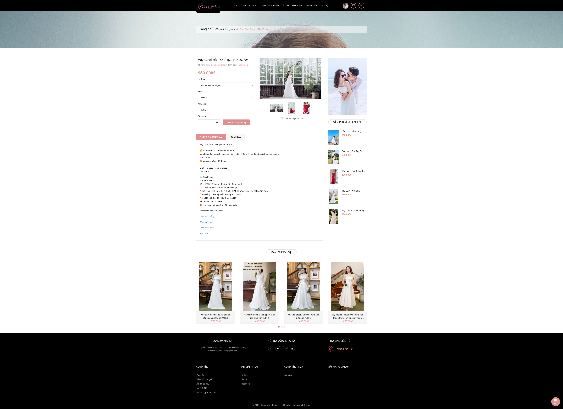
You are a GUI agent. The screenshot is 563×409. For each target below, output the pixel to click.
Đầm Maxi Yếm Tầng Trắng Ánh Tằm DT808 (352, 131)
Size (200, 91)
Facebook (245, 383)
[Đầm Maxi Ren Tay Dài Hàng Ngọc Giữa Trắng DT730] (333, 157)
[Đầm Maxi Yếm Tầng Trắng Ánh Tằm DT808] (333, 137)
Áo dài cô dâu (202, 383)
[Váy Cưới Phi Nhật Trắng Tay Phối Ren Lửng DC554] (333, 216)
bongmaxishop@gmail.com (225, 350)
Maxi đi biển (312, 6)
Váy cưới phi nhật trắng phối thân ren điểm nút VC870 (259, 316)
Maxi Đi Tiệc (202, 388)
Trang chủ (240, 6)
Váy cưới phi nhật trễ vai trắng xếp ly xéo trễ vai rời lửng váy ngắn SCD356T (347, 316)
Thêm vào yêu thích (293, 118)
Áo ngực (288, 374)
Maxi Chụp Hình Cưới (206, 392)
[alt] (347, 86)
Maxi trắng (297, 6)
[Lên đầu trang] (557, 390)
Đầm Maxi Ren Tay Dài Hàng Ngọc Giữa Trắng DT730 (352, 151)
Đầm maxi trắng (207, 216)
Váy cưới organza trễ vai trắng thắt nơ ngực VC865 (303, 316)
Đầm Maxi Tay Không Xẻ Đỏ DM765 (353, 170)
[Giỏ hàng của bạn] (353, 6)
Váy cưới (253, 6)
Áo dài (286, 6)
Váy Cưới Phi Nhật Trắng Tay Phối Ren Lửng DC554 (354, 210)
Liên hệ (324, 6)
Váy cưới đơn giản (270, 6)
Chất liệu (202, 79)
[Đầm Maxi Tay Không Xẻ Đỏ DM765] (333, 176)
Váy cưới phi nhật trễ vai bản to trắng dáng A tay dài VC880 (215, 316)
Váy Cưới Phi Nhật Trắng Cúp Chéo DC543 (353, 190)
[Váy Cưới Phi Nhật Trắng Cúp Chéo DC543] (333, 196)
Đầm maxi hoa (206, 222)
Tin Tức (243, 374)
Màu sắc (202, 104)
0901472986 (344, 349)
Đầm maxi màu (207, 227)
